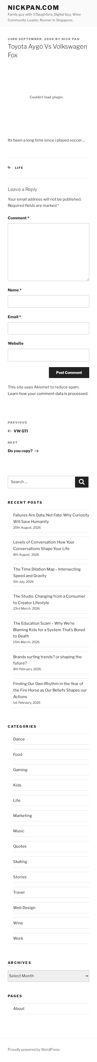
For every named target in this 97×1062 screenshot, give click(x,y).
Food (17, 754)
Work (18, 938)
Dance (19, 739)
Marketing (22, 815)
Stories (20, 877)
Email (14, 317)
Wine (18, 923)
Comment (18, 218)
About (19, 1008)
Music (18, 831)
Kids (17, 785)
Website (16, 343)
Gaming (20, 769)
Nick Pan (71, 39)
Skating (20, 861)
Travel (19, 892)
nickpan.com (33, 7)
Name (14, 290)
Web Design (24, 907)
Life (19, 168)
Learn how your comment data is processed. (48, 393)
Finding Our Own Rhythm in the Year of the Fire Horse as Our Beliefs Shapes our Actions (50, 690)
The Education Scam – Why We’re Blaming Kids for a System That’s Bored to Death (49, 630)
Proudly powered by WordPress (34, 1049)
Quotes (20, 846)
